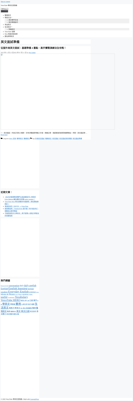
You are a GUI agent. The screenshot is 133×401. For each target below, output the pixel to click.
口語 (28, 300)
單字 (35, 300)
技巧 (29, 304)
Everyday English (18, 291)
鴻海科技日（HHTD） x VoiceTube (16, 206)
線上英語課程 (27, 308)
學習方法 (8, 17)
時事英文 (12, 29)
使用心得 (24, 300)
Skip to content (5, 1)
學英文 (6, 304)
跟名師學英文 (9, 36)
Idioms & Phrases (8, 294)
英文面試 (55, 138)
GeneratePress (34, 399)
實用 (18, 303)
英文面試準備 (77, 138)
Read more (4, 135)
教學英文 (20, 138)
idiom (37, 292)
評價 (17, 314)
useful (4, 296)
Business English (4, 285)
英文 (18, 311)
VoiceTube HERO (10, 300)
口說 (31, 300)
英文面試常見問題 (65, 138)
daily (22, 286)
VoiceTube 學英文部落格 (9, 5)
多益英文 (8, 24)
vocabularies (11, 297)
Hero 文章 (12, 138)
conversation (14, 285)
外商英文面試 (39, 138)
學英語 (12, 304)
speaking (25, 294)
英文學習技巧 (13, 22)
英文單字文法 (13, 20)
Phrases (20, 294)
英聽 (14, 314)
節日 (22, 308)
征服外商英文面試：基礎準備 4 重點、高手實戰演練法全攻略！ (33, 48)
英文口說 (25, 311)
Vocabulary (21, 296)
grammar (32, 292)
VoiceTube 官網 (10, 31)
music (16, 294)
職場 (34, 308)
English (4, 288)
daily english (30, 285)
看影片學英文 (14, 308)
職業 (8, 311)
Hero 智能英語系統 (11, 34)
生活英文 (8, 27)
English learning (17, 288)
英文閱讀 (9, 314)
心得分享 (24, 304)
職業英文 (13, 311)
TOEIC (31, 294)
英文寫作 (33, 311)
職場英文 (8, 15)
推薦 (32, 304)
